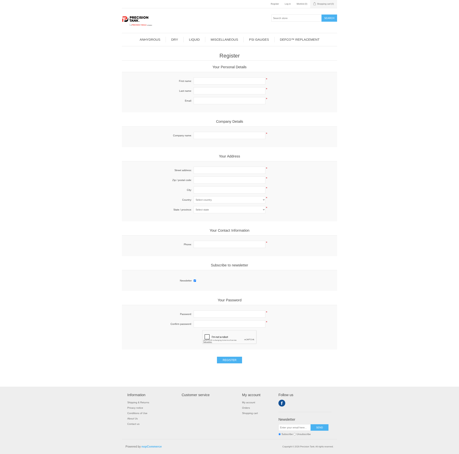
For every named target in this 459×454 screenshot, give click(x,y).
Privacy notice (135, 407)
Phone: (188, 244)
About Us (132, 418)
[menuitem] (150, 39)
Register (275, 4)
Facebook (281, 403)
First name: (185, 81)
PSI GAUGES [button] (259, 39)
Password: (186, 314)
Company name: (182, 135)
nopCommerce (151, 446)
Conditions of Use (137, 413)
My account (248, 402)
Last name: (185, 90)
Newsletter (186, 280)
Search (329, 18)
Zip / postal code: (182, 180)
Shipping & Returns (138, 402)
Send (319, 427)
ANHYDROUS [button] (150, 39)
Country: (187, 199)
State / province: (182, 209)
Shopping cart (250, 413)
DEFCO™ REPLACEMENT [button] (300, 39)
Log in (288, 4)
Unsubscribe (304, 434)
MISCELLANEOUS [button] (224, 39)
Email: (188, 100)
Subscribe (287, 434)
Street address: (183, 170)
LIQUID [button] (194, 39)
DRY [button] (174, 39)
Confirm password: (181, 323)
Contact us (133, 423)
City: (189, 189)
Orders (246, 407)
